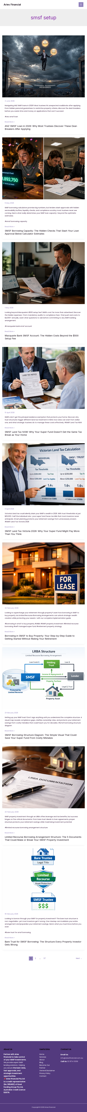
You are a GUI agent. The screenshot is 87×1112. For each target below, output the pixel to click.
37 (45, 958)
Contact (42, 1076)
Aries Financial (12, 4)
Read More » (10, 122)
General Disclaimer (47, 1070)
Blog (41, 1062)
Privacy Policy (44, 1073)
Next (79, 958)
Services (42, 1057)
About (42, 1060)
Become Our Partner (44, 1066)
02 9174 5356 (72, 1061)
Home (41, 1054)
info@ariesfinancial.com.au (72, 1058)
